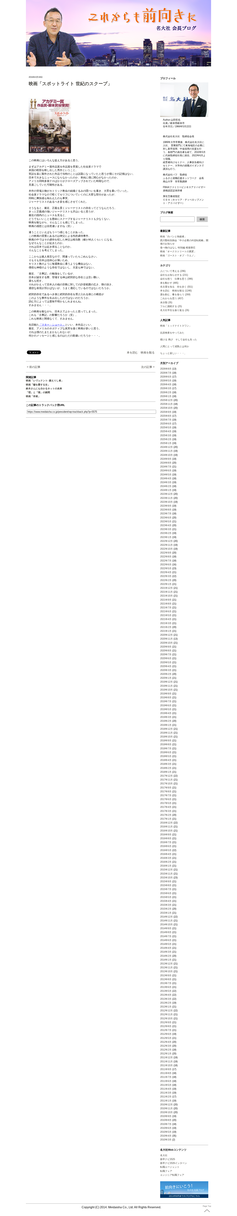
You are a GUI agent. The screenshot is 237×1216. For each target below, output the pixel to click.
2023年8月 (165, 509)
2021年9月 (165, 599)
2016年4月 (165, 854)
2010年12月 (166, 1104)
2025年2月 (165, 439)
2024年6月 (165, 470)
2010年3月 (165, 1139)
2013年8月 (165, 979)
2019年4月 (165, 713)
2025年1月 (165, 443)
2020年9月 (165, 646)
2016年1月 (165, 865)
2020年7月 (165, 654)
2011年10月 (166, 1065)
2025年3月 (165, 435)
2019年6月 (165, 705)
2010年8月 (165, 1120)
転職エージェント (169, 1167)
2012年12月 (166, 1010)
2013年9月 (165, 975)
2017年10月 (166, 783)
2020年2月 (165, 674)
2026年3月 (165, 388)
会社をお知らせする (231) (174, 275)
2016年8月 (165, 838)
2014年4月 (165, 948)
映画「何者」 (33, 396)
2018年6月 (165, 752)
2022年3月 (165, 576)
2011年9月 (165, 1069)
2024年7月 (165, 466)
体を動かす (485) (169, 282)
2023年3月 (165, 529)
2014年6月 (165, 940)
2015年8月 (165, 885)
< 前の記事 (33, 366)
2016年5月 (165, 850)
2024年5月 (165, 474)
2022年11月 (166, 545)
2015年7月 (165, 889)
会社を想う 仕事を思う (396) (176, 278)
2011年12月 (166, 1057)
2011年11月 (166, 1061)
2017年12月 (166, 775)
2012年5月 (165, 1038)
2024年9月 (165, 458)
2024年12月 (166, 447)
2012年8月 (165, 1026)
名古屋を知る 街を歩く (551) (176, 286)
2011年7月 (165, 1077)
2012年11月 (166, 1014)
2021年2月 (165, 627)
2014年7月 (165, 936)
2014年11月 (166, 920)
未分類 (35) (166, 302)
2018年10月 (166, 736)
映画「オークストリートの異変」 (178, 251)
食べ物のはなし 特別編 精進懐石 (177, 247)
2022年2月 (165, 580)
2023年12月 (166, 494)
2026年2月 (165, 392)
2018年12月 (166, 728)
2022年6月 (165, 564)
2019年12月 (166, 681)
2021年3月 (165, 623)
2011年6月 (165, 1081)
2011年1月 (165, 1100)
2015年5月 (165, 897)
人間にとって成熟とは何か (174, 346)
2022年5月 (165, 568)
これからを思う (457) (171, 298)
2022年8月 (165, 556)
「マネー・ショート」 (52, 324)
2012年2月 (165, 1049)
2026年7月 (165, 372)
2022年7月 (165, 560)
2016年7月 (165, 842)
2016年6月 (165, 846)
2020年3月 (165, 670)
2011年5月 (165, 1085)
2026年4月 (165, 384)
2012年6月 (165, 1034)
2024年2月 (165, 486)
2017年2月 (165, 815)
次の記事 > (148, 366)
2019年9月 (165, 693)
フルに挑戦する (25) (171, 306)
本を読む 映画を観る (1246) (176, 290)
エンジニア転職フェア (172, 1175)
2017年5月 (165, 803)
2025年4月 (165, 431)
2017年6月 (165, 799)
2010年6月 (165, 1128)
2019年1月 (165, 725)
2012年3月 (165, 1045)
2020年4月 (165, 666)
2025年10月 (166, 408)
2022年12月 (166, 541)
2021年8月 (165, 603)
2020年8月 (165, 650)
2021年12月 (166, 588)
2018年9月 (165, 740)
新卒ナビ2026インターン (173, 1163)
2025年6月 (165, 423)
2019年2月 (165, 721)
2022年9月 (165, 552)
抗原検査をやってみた (172, 332)
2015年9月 (165, 881)
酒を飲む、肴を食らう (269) (175, 294)
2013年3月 (165, 999)
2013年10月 (166, 971)
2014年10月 (166, 924)
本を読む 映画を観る (141, 352)
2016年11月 (166, 826)
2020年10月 (166, 642)
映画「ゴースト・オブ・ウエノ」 (178, 255)
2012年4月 (165, 1042)
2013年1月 (165, 1006)
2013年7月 (165, 983)
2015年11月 (166, 873)
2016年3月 (165, 858)
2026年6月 (165, 376)
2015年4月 (165, 901)
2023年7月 (165, 513)
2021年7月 (165, 607)
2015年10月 (166, 877)
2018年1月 (165, 772)
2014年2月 (165, 955)
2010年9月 (165, 1116)
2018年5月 (165, 756)
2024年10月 (166, 455)
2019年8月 (165, 697)
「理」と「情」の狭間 (38, 392)
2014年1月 (165, 959)
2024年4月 (165, 478)
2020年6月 (165, 658)
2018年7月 (165, 748)
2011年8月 (165, 1073)
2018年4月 (165, 760)
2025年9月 (165, 412)
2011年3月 (165, 1092)
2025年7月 (165, 419)
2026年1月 (165, 396)
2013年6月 (165, 987)
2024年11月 (166, 451)
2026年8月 (165, 368)
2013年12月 (166, 963)
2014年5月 (165, 944)
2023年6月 (165, 517)
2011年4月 (165, 1088)
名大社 (163, 1155)
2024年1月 (165, 490)
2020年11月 (166, 638)
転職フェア (166, 1171)
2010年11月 (166, 1108)
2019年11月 (166, 685)
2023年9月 (165, 505)
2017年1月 (165, 818)
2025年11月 (166, 404)
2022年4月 (165, 572)
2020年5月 (165, 662)
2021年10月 (166, 595)
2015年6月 (165, 893)
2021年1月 (165, 631)
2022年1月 (165, 584)
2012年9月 (165, 1022)
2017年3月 (165, 811)
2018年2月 (165, 768)
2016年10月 (166, 830)
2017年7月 (165, 795)
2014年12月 (166, 916)
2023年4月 (165, 525)
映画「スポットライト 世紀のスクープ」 (70, 83)
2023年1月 (165, 537)
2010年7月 (165, 1124)
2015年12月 (166, 869)
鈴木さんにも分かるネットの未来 (44, 388)
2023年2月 (165, 533)
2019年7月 (165, 701)
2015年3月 (165, 905)
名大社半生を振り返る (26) (174, 310)
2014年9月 (165, 928)
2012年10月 (166, 1018)
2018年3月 (165, 764)
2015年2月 (165, 908)
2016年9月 (165, 834)
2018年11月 (166, 732)
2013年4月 (165, 994)
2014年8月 (165, 932)
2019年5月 (165, 709)
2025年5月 (165, 427)
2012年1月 (165, 1053)
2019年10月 (166, 689)
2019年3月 (165, 717)
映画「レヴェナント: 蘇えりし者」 (45, 380)
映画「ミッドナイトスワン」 (175, 325)
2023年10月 (166, 502)
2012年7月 (165, 1030)
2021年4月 (165, 619)
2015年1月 (165, 912)
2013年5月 (165, 991)
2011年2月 (165, 1096)
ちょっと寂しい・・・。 (173, 353)
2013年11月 (166, 967)
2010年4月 (165, 1135)
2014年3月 (165, 951)
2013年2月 (165, 1002)
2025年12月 (166, 400)
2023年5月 (165, 521)
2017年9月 (165, 787)
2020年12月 (166, 634)
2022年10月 (166, 548)
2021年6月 (165, 611)
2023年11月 (166, 498)
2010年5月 (165, 1131)
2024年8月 (165, 462)
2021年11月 (166, 591)
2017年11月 (166, 779)
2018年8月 (165, 744)
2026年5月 (165, 380)
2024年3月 (165, 482)
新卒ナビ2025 (167, 1159)
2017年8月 (165, 791)
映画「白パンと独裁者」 (173, 236)
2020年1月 (165, 678)
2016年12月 (166, 822)
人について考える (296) (173, 271)
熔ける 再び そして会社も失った (178, 339)
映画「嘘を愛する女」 (38, 384)
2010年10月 (166, 1112)
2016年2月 (165, 861)
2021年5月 (165, 615)
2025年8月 (165, 415)
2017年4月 (165, 807)
